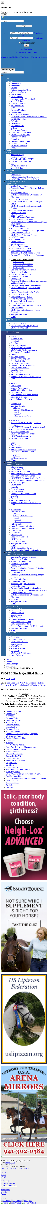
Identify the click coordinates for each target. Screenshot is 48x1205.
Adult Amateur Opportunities (22, 299)
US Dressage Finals (18, 469)
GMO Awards (16, 392)
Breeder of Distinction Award (22, 452)
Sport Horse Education (20, 199)
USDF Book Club (18, 262)
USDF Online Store (18, 323)
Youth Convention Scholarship (23, 434)
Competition (11, 661)
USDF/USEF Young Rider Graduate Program (29, 222)
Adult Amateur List (13, 720)
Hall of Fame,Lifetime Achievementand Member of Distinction (21, 388)
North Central (29, 683)
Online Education (17, 242)
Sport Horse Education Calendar (18, 769)
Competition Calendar (19, 537)
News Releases (17, 655)
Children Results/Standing (16, 749)
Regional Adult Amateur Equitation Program (28, 480)
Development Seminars (20, 272)
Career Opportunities (19, 143)
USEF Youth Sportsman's (21, 436)
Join (12, 164)
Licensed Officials (18, 581)
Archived (18, 414)
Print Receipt (16, 343)
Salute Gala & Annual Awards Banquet (26, 377)
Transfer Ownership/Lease (21, 359)
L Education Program (19, 186)
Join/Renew (10, 716)
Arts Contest (16, 445)
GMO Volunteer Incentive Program (24, 395)
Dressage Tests (16, 535)
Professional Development (21, 274)
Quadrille (14, 487)
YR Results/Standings (14, 754)
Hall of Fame (16, 94)
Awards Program (17, 372)
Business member (28, 43)
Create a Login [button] (26, 49)
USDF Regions (17, 97)
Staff (13, 108)
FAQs (13, 148)
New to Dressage (17, 155)
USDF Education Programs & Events (25, 179)
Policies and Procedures (20, 130)
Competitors (10, 714)
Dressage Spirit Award (19, 438)
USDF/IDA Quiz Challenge (22, 219)
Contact (4, 1194)
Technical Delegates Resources (23, 584)
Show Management (18, 489)
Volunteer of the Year (19, 397)
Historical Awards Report (23, 416)
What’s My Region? (18, 345)
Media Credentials (18, 648)
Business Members (18, 110)
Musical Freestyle (17, 482)
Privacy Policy (5, 1168)
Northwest (5, 685)
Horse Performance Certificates (23, 526)
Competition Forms (13, 711)
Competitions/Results (14, 758)
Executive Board (17, 105)
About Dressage (17, 85)
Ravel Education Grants (20, 432)
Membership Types (18, 92)
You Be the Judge (18, 268)
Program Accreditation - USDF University (27, 626)
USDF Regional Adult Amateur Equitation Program (26, 778)
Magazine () (23, 99)
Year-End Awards (18, 406)
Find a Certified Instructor (21, 161)
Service (13, 383)
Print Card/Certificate (19, 361)
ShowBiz (14, 496)
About (3, 1175)
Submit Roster (16, 615)
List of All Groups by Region (22, 619)
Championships (17, 467)
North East (39, 683)
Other (13, 443)
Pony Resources (17, 308)
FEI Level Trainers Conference (23, 217)
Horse (13, 354)
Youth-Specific (16, 224)
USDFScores (16, 539)
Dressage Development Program (23, 270)
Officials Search (17, 491)
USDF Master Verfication (21, 348)
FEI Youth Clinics (18, 226)
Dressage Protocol (13, 725)
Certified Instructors (18, 119)
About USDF (16, 83)
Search (17, 412)
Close (4, 15)
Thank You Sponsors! (23, 57)
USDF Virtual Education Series (23, 264)
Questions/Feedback (9, 1185)
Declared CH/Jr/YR (13, 756)
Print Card (15, 341)
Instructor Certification (19, 276)
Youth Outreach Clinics (20, 228)
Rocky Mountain (16, 685)
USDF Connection (18, 639)
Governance (15, 123)
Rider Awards (16, 447)
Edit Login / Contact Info (20, 352)
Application (17, 454)
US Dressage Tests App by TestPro (24, 326)
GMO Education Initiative (21, 248)
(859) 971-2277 (10, 1163)
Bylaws (14, 128)
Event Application (13, 772)
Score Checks (11, 722)
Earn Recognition (17, 244)
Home (8, 659)
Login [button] (26, 45)
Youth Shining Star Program (22, 429)
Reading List (16, 279)
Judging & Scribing (18, 157)
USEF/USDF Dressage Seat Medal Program (28, 478)
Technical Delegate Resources (22, 301)
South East (27, 685)
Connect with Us (8, 57)
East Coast (11, 683)
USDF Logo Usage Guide (21, 653)
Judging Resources (18, 303)
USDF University (18, 237)
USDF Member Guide (19, 642)
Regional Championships (20, 471)
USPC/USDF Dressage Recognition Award (28, 427)
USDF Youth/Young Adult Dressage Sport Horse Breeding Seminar (27, 231)
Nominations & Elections (20, 141)
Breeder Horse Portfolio (20, 368)
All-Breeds (16, 408)
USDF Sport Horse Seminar (22, 210)
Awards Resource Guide (20, 374)
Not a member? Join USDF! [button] (26, 52)
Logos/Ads (15, 651)
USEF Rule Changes (19, 541)
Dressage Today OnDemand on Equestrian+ (28, 255)
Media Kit (15, 646)
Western (43, 685)
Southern (35, 685)
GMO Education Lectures (21, 251)
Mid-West (19, 683)
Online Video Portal (18, 213)
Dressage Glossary (13, 729)
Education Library (18, 239)
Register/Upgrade (17, 357)
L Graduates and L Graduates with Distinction (29, 117)
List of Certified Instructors (21, 593)
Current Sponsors (17, 112)
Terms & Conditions (23, 1168)
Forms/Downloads (8, 1183)
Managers (9, 743)
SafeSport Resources (19, 146)
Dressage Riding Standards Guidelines (26, 285)
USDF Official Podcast (20, 294)
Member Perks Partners (20, 114)
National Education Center (21, 90)
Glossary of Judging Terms (21, 297)
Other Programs (17, 215)
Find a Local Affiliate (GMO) (22, 159)
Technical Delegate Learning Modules (25, 253)
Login (24, 26)
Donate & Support (39, 57)
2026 (13, 679)
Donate (4, 1192)
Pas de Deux (16, 485)
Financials (15, 139)
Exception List (11, 727)
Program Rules (11, 763)
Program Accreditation (19, 246)
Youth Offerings (17, 101)
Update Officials (17, 613)
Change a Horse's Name (20, 363)
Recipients (16, 456)
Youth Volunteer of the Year (21, 399)
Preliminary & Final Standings (23, 410)
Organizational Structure (20, 135)
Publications (15, 637)
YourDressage (16, 644)
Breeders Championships (15, 760)
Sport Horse (10, 666)
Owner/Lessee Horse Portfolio (22, 365)
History (14, 88)
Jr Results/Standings (13, 751)
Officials (14, 121)
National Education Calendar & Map (25, 177)
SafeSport (5, 1181)
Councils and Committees (21, 132)
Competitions (16, 175)
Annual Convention (18, 137)
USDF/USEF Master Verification (24, 350)
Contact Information (18, 103)
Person (13, 336)
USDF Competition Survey (21, 548)
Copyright (13, 1168)
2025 (8, 679)
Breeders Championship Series (23, 476)
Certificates (10, 765)
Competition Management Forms (23, 494)
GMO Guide (16, 610)
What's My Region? (17, 745)
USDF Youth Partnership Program (24, 235)
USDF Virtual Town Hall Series (23, 266)
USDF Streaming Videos (20, 328)
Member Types (17, 339)
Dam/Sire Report (17, 370)
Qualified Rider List (13, 776)
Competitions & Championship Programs (22, 734)
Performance (16, 404)
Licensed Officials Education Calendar (26, 305)
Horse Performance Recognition (23, 449)
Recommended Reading (20, 193)
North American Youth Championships (26, 474)
